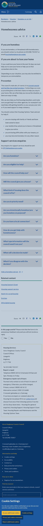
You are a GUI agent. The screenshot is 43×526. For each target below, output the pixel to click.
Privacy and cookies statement (12, 517)
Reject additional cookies (11, 522)
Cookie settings (27, 513)
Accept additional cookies (11, 513)
